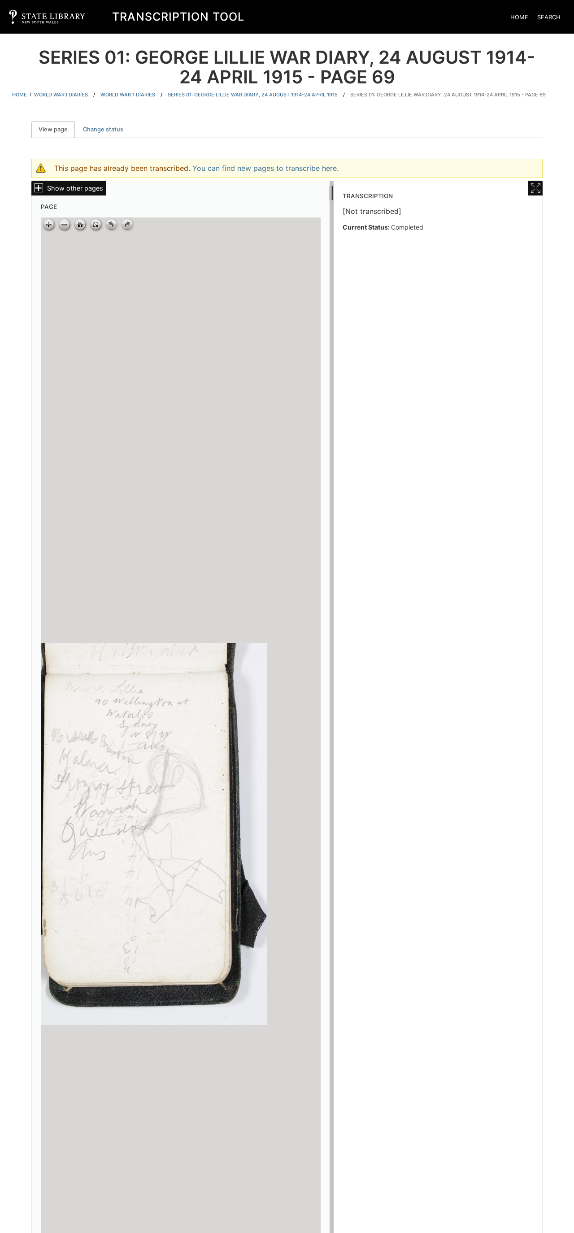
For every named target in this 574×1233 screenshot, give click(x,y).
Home (519, 17)
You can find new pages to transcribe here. (265, 168)
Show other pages (75, 188)
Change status (103, 129)
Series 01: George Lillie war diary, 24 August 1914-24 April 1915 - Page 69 (448, 94)
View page (57, 129)
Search (549, 17)
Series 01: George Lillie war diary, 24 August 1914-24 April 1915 (253, 94)
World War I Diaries (61, 94)
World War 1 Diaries (127, 94)
